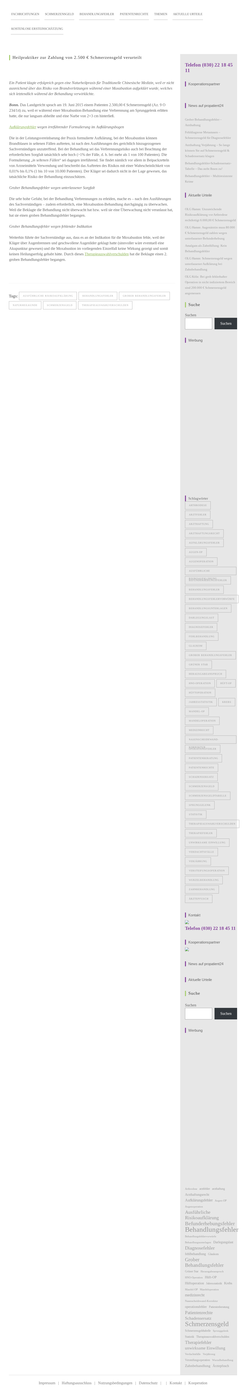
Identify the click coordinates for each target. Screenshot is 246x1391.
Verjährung (198, 861)
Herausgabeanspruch (205, 674)
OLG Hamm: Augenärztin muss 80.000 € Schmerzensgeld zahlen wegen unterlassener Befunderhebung (210, 233)
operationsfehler (202, 749)
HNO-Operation (200, 683)
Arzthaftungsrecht (204, 533)
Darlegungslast (201, 617)
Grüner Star (198, 664)
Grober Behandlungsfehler (144, 295)
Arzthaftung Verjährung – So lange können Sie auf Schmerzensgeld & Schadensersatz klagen (207, 150)
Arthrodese (198, 505)
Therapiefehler (201, 833)
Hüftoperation (200, 692)
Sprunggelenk (200, 805)
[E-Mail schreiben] (33, 271)
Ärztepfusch (199, 898)
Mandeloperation (202, 720)
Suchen (190, 315)
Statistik (196, 814)
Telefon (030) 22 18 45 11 (210, 928)
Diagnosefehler (201, 627)
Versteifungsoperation (207, 870)
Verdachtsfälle (201, 852)
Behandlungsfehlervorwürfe (212, 599)
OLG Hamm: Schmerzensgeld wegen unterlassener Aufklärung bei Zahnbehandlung (208, 264)
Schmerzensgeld (60, 305)
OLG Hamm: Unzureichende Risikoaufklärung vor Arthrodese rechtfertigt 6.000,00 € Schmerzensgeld (210, 214)
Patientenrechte (201, 767)
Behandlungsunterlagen (208, 608)
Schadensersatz (201, 777)
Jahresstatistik (201, 702)
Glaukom (196, 645)
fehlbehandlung (202, 636)
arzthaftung (199, 524)
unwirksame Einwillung (207, 842)
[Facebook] (13, 271)
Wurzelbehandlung (204, 880)
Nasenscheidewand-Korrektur (204, 741)
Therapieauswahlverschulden (107, 254)
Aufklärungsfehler (22, 127)
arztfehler (198, 514)
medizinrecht (199, 730)
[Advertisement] (211, 417)
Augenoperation (201, 561)
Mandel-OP (197, 711)
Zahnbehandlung (202, 889)
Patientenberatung (203, 758)
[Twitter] (23, 271)
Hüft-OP (226, 683)
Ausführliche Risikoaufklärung (48, 295)
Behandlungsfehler (97, 295)
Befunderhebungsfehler (208, 580)
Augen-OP (196, 552)
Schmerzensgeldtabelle (208, 795)
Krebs (226, 702)
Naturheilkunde (25, 305)
